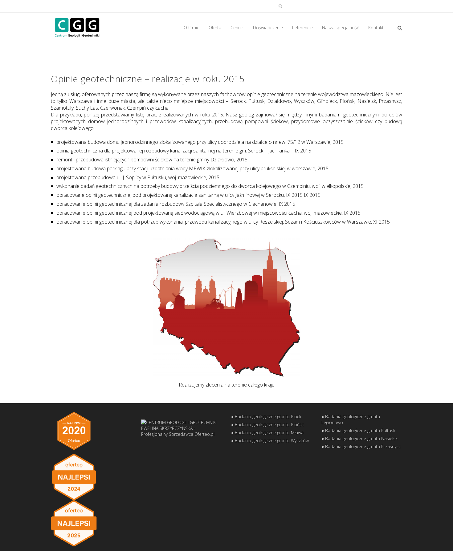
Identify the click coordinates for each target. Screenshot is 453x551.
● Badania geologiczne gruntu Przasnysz (361, 446)
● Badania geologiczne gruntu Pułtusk (358, 430)
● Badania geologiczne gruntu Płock (266, 416)
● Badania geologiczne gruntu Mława (267, 433)
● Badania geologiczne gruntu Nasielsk (359, 438)
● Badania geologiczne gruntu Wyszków (270, 441)
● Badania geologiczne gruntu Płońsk (267, 424)
